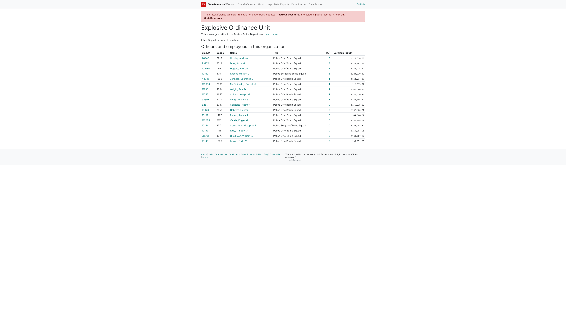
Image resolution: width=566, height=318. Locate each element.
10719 (205, 73)
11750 (205, 89)
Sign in (205, 157)
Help (269, 4)
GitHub (361, 4)
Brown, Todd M (238, 141)
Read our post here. (288, 14)
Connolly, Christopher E (243, 125)
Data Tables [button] (316, 4)
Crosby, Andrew (239, 58)
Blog (266, 154)
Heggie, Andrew (239, 68)
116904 (206, 84)
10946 (205, 110)
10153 (205, 130)
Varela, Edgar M (239, 120)
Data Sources (298, 4)
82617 (205, 104)
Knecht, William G (240, 73)
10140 (205, 141)
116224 (206, 120)
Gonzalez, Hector (240, 104)
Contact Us (275, 154)
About (261, 4)
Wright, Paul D (238, 89)
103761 (206, 68)
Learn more (271, 34)
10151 (205, 115)
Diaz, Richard (237, 63)
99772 (205, 63)
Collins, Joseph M (240, 94)
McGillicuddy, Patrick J (243, 84)
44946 (205, 78)
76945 (205, 58)
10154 (205, 125)
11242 (205, 94)
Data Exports (281, 4)
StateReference (246, 4)
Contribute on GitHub (252, 154)
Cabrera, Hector (239, 110)
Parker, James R (239, 115)
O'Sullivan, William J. (241, 135)
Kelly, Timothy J (239, 130)
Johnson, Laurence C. (242, 78)
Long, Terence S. (239, 99)
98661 (205, 99)
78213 (205, 135)
